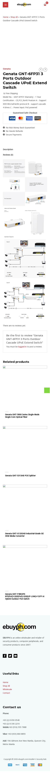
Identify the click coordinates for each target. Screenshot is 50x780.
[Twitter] (10, 656)
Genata (7, 69)
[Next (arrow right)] (11, 778)
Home (5, 17)
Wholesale (7, 689)
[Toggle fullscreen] (18, 773)
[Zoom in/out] (25, 773)
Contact (6, 693)
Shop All (14, 17)
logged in (22, 346)
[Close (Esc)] (3, 773)
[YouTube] (15, 656)
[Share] (11, 773)
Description (8, 149)
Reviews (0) (8, 154)
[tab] (25, 149)
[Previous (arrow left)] (3, 778)
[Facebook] (5, 656)
